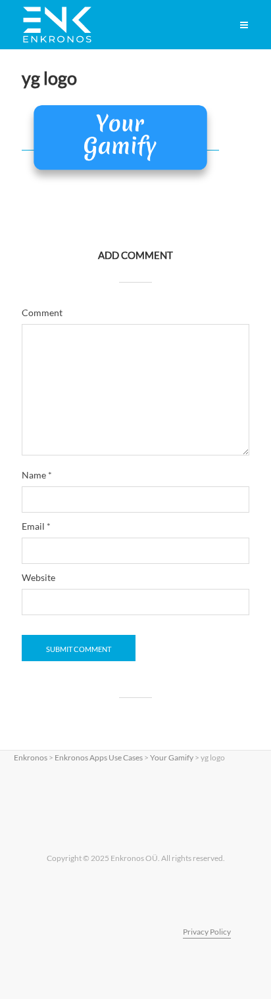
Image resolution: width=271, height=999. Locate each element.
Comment (42, 312)
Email (36, 526)
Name (37, 475)
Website (38, 577)
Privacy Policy (207, 932)
